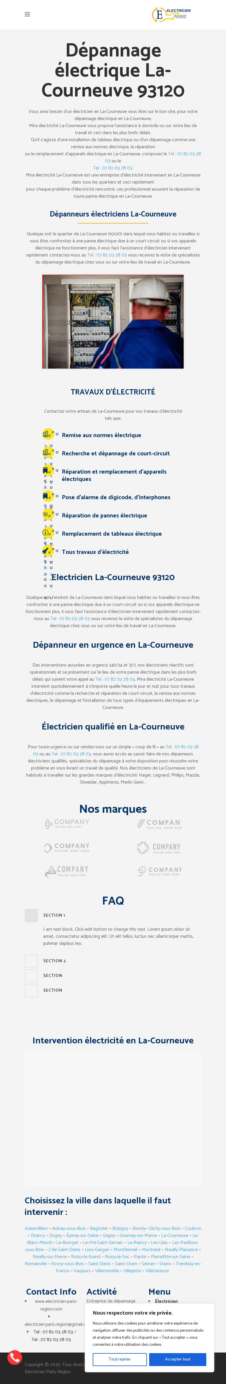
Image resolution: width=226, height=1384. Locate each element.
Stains (165, 1264)
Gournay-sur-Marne (138, 1236)
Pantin (140, 1257)
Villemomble (107, 1271)
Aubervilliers (36, 1229)
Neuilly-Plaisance (181, 1250)
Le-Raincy (137, 1243)
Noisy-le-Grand (85, 1257)
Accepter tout (177, 1359)
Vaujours (82, 1271)
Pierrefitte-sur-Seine (170, 1257)
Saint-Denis (99, 1264)
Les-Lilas (159, 1243)
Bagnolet (99, 1229)
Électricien (166, 1301)
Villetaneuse (157, 1271)
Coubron (193, 1229)
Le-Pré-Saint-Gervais (103, 1243)
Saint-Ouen (126, 1264)
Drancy (38, 1236)
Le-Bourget (67, 1243)
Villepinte (132, 1271)
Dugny (55, 1236)
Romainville (36, 1264)
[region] (149, 1337)
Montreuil (151, 1250)
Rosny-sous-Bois (67, 1264)
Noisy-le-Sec (117, 1257)
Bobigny (120, 1229)
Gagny (109, 1236)
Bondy (139, 1229)
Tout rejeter (120, 1359)
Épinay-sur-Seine (82, 1236)
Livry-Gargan (97, 1250)
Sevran (148, 1264)
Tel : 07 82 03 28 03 (112, 168)
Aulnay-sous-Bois (69, 1229)
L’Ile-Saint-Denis (63, 1250)
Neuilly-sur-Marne (50, 1257)
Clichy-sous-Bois (164, 1229)
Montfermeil (126, 1250)
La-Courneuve (174, 1236)
